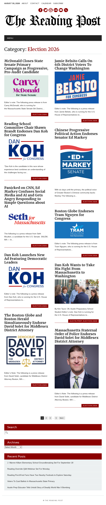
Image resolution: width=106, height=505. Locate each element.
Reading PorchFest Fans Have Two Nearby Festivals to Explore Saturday (39, 475)
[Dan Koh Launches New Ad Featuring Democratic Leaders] (26, 288)
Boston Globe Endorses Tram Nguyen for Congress (74, 215)
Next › (62, 418)
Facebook (40, 10)
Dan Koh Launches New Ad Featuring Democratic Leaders (25, 259)
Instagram (51, 10)
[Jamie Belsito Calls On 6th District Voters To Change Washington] (77, 103)
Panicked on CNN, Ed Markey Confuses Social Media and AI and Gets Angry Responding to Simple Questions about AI (24, 197)
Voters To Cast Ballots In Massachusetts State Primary (31, 481)
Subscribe (58, 3)
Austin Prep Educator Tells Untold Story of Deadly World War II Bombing (39, 487)
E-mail (61, 10)
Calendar (46, 3)
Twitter (45, 10)
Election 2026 (40, 114)
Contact (34, 3)
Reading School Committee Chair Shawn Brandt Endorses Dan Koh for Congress (26, 129)
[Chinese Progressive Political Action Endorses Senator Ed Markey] (77, 184)
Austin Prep (76, 321)
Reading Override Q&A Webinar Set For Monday (28, 469)
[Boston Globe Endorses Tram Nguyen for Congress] (77, 238)
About (25, 3)
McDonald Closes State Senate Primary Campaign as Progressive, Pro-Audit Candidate (26, 66)
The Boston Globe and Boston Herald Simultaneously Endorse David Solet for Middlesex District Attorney (26, 322)
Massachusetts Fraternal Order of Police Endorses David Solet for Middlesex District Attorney (77, 336)
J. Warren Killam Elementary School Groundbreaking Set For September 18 (40, 463)
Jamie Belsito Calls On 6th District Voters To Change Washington (73, 64)
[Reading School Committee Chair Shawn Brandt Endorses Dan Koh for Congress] (26, 160)
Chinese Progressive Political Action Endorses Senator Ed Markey (76, 134)
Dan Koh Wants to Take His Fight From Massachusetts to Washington (75, 270)
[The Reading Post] (53, 27)
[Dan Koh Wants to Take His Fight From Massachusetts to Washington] (77, 303)
